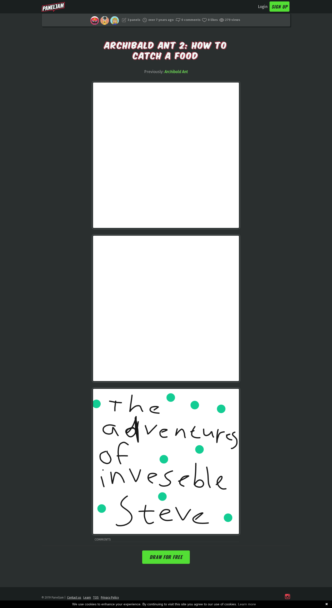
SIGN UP (279, 6)
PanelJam (53, 7)
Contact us (74, 597)
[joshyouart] (104, 20)
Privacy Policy (110, 597)
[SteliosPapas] (94, 20)
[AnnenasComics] (114, 20)
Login (263, 6)
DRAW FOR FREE (166, 556)
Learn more (247, 604)
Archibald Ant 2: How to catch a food (166, 49)
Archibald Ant (176, 71)
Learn (87, 597)
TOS (96, 597)
